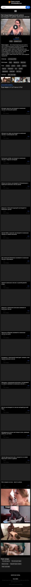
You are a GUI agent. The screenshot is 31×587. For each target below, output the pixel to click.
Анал (10, 62)
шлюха (13, 65)
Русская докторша (16, 561)
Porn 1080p (15, 578)
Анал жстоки (5, 563)
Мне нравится (9, 38)
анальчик (12, 71)
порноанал (5, 71)
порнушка (10, 68)
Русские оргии (6, 561)
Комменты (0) (17, 41)
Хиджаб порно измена (15, 563)
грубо (18, 65)
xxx (16, 68)
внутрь (4, 68)
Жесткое (23, 62)
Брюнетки (16, 62)
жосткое (19, 71)
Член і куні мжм (6, 566)
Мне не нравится (11, 38)
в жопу (8, 65)
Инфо (11, 41)
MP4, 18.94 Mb (11, 74)
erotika (20, 68)
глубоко (24, 65)
